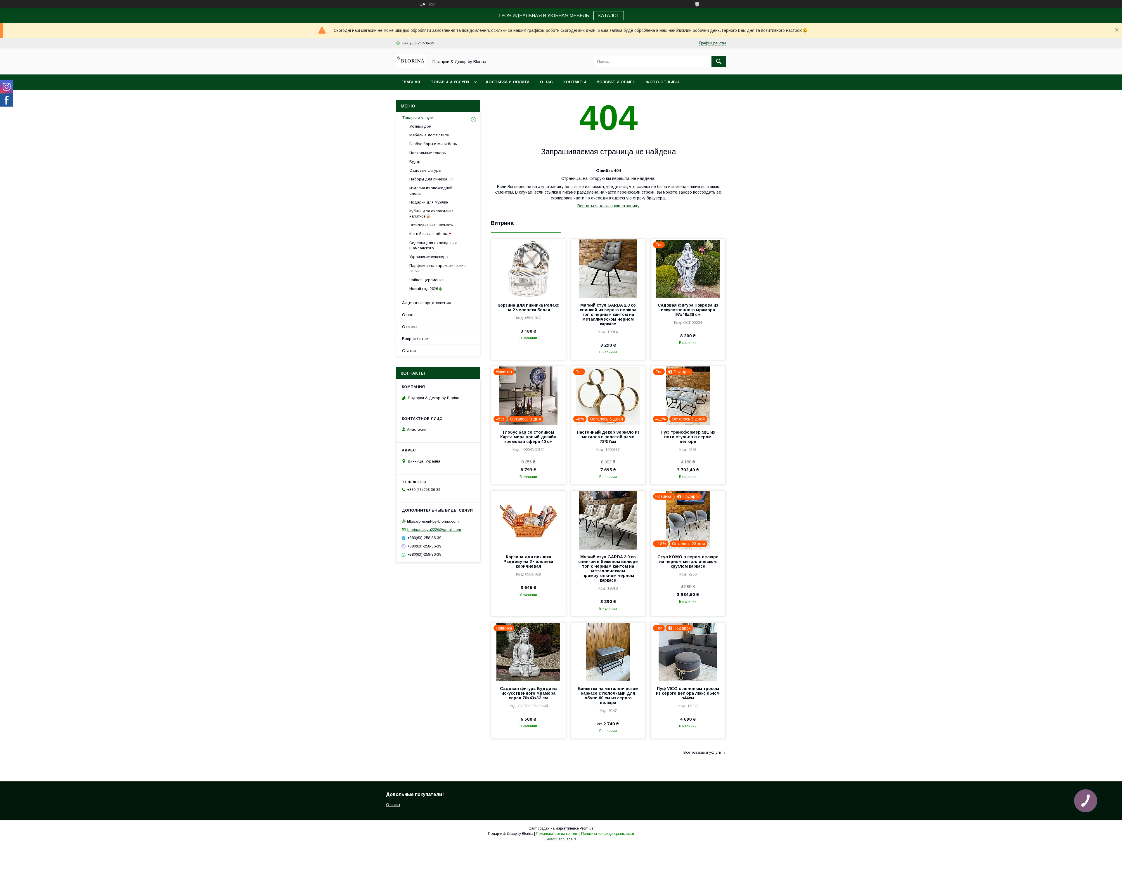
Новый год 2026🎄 (426, 288)
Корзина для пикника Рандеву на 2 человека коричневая (528, 562)
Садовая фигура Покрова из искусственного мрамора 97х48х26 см (688, 310)
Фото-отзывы (662, 82)
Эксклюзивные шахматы (431, 225)
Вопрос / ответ (416, 338)
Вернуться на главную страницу (608, 206)
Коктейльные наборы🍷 (430, 234)
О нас (546, 82)
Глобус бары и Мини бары (433, 144)
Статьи (409, 350)
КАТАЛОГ (608, 15)
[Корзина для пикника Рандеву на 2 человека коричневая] (528, 520)
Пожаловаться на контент (557, 834)
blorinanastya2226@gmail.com (434, 529)
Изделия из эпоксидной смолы (430, 190)
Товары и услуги (450, 82)
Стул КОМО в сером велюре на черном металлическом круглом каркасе (687, 562)
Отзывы (409, 326)
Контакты (574, 82)
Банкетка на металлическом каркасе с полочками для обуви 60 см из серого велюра (608, 695)
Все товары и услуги (702, 752)
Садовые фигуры (425, 170)
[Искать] (718, 61)
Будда (415, 161)
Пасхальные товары (427, 153)
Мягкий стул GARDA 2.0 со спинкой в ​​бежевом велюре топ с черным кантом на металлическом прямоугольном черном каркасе (608, 569)
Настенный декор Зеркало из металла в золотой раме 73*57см (608, 437)
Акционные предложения (426, 302)
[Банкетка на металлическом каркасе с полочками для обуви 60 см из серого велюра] (608, 652)
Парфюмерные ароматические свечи (437, 268)
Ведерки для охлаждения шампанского (433, 245)
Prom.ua (586, 828)
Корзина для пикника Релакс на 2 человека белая (528, 307)
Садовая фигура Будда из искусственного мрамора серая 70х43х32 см (528, 693)
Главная (410, 82)
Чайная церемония (426, 280)
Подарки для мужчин (428, 202)
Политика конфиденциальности (607, 834)
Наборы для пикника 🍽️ (431, 179)
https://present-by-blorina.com (433, 521)
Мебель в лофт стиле (429, 135)
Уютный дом (420, 126)
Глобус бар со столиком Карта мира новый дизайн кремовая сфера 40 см (528, 437)
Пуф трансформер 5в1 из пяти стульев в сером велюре (688, 437)
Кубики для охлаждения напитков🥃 (431, 213)
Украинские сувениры (428, 257)
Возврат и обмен (616, 82)
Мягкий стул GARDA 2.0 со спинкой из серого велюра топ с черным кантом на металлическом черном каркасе (608, 314)
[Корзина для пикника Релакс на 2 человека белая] (528, 268)
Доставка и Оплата (507, 82)
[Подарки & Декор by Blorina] (410, 67)
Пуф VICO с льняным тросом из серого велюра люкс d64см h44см (688, 693)
